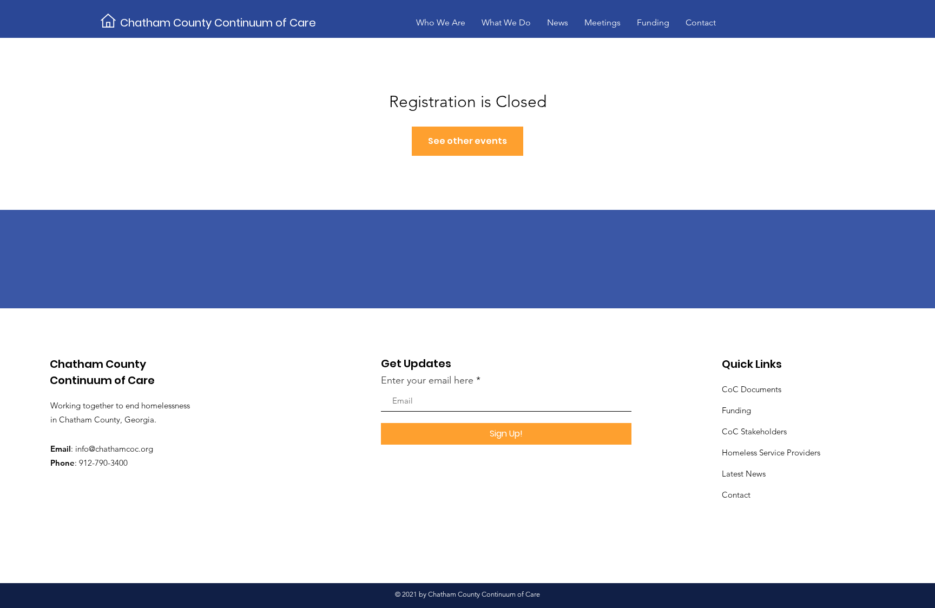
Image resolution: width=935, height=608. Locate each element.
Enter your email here (427, 380)
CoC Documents (751, 389)
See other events (467, 141)
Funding (736, 410)
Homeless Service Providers (771, 452)
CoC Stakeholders (754, 431)
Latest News (744, 473)
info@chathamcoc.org (114, 449)
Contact (736, 495)
